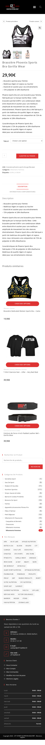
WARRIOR (7, 598)
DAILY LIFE (17, 550)
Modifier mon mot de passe (15, 675)
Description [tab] (22, 187)
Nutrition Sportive (11, 489)
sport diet (8, 586)
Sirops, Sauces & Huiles (13, 493)
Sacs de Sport (9, 482)
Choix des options (22, 304)
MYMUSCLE (21, 566)
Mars (35, 562)
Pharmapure (9, 574)
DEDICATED (28, 550)
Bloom (19, 546)
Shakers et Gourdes (11, 486)
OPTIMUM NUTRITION (32, 570)
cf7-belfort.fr (15, 655)
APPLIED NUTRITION (29, 542)
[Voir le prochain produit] (41, 21)
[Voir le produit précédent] (4, 21)
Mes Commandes (12, 672)
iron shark (8, 562)
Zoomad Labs (24, 602)
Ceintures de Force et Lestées (12, 431)
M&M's (26, 562)
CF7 (36, 546)
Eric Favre (30, 554)
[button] (34, 7)
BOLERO (28, 546)
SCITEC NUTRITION (10, 582)
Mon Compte (10, 669)
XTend (25, 598)
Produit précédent (12, 21)
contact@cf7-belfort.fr (18, 648)
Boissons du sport (11, 500)
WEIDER (16, 598)
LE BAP (18, 562)
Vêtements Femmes (17, 170)
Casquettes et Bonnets (13, 521)
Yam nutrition (9, 602)
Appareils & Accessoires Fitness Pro (17, 507)
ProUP (6, 578)
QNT (13, 578)
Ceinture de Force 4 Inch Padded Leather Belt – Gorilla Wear (22, 434)
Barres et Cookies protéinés (14, 497)
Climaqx (7, 550)
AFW (5, 542)
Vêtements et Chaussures (13, 518)
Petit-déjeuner (10, 514)
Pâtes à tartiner (10, 511)
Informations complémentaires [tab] (22, 192)
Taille (6, 141)
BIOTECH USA (8, 546)
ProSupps (32, 574)
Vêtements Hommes (21, 369)
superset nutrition (11, 590)
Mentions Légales (12, 679)
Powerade (21, 574)
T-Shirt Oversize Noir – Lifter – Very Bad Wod (21, 372)
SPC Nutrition (25, 582)
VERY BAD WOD (9, 594)
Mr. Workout (9, 566)
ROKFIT (38, 578)
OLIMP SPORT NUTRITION (12, 570)
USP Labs (35, 590)
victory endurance (25, 594)
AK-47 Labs (14, 542)
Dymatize (7, 554)
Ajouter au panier (27, 156)
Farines (7, 504)
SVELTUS (25, 590)
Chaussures (10, 524)
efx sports (19, 554)
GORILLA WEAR (15, 172)
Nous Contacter (11, 665)
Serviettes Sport (10, 479)
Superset (18, 586)
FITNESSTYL (8, 558)
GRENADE (32, 558)
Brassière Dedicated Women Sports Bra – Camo (22, 311)
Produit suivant (34, 21)
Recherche (35, 467)
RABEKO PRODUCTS (25, 578)
